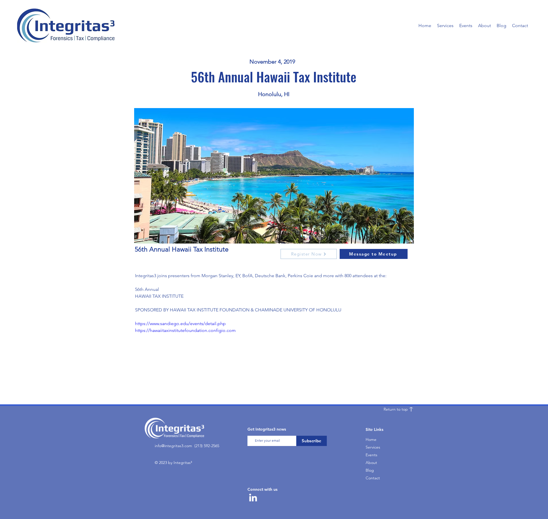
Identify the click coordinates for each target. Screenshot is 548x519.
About (371, 462)
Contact (373, 478)
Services (373, 447)
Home (371, 439)
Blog (370, 470)
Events (371, 454)
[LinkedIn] (253, 497)
